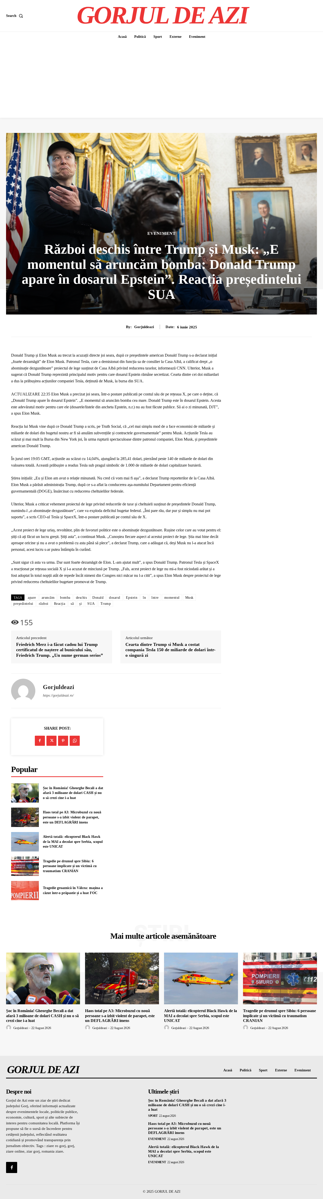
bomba (65, 598)
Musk (189, 598)
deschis (81, 598)
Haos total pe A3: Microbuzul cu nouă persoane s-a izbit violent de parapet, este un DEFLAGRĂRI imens (72, 817)
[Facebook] (40, 741)
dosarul (114, 598)
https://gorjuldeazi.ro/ (58, 695)
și (80, 604)
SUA (91, 604)
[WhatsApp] (75, 741)
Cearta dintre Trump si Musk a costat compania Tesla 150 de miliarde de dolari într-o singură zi (170, 650)
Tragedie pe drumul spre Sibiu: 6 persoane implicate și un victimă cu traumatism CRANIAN (70, 866)
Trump (105, 604)
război (43, 604)
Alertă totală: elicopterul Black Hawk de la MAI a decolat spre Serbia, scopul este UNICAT (73, 841)
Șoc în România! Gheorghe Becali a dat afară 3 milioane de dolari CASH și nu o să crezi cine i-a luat (73, 793)
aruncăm (48, 598)
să (72, 604)
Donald (97, 598)
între (155, 598)
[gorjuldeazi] (23, 691)
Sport (153, 1116)
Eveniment (161, 233)
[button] (15, 16)
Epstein (132, 598)
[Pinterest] (63, 741)
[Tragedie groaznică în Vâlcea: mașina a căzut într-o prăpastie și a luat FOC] (25, 890)
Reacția (59, 604)
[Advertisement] (161, 80)
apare (32, 598)
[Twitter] (51, 741)
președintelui (23, 604)
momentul (172, 598)
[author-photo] (9, 1028)
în (144, 598)
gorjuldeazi (144, 327)
